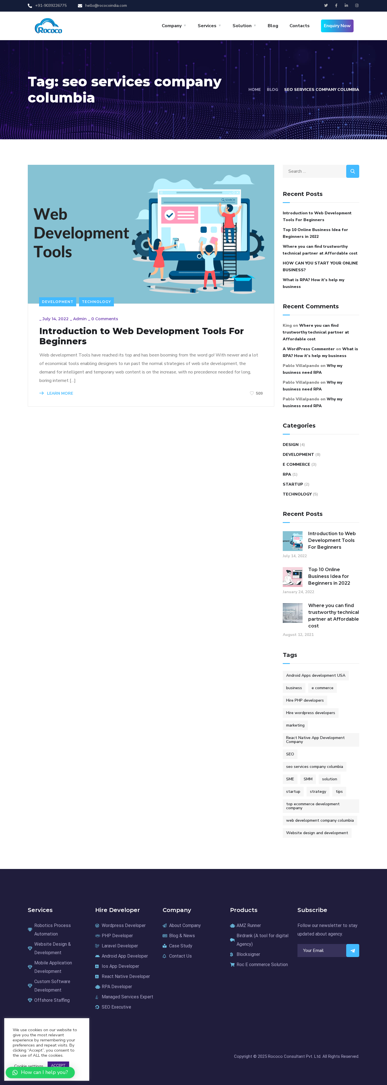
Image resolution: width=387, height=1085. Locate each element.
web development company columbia (320, 820)
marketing (295, 725)
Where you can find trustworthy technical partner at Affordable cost (320, 250)
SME (290, 779)
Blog (273, 26)
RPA (287, 474)
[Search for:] (321, 171)
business (294, 688)
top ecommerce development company (313, 806)
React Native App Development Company (315, 739)
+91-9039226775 (51, 5)
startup (293, 791)
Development (57, 302)
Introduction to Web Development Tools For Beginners (141, 336)
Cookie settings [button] (28, 1066)
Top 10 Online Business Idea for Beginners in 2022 (315, 233)
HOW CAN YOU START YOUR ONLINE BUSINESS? (320, 266)
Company (172, 26)
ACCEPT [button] (58, 1065)
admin (80, 318)
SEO (290, 754)
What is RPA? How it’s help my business (313, 283)
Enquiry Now (337, 26)
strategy (318, 791)
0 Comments (104, 318)
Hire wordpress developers (310, 712)
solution (329, 779)
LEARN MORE (59, 393)
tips (339, 791)
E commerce (296, 464)
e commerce (322, 688)
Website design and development (317, 833)
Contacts (300, 26)
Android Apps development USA (315, 675)
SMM (308, 779)
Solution (242, 26)
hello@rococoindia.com (106, 5)
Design (291, 444)
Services (207, 26)
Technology (96, 302)
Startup (293, 484)
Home (254, 89)
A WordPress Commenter (309, 349)
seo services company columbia (314, 766)
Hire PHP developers (305, 700)
